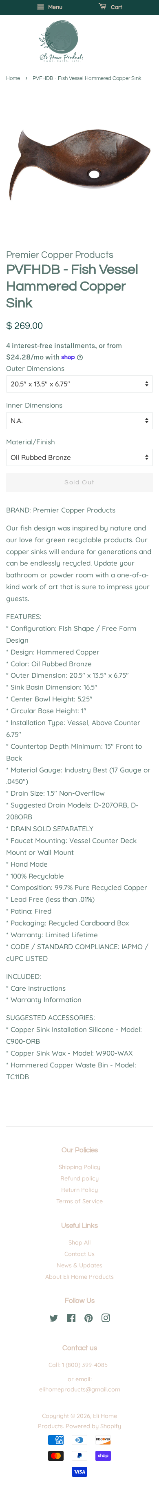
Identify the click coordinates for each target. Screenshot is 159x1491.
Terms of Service (79, 1201)
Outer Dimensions (35, 368)
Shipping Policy (79, 1167)
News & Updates (79, 1265)
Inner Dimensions (34, 405)
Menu (54, 7)
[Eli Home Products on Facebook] (71, 1319)
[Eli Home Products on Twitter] (53, 1319)
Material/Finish (30, 441)
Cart (116, 7)
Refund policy (79, 1178)
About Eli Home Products (79, 1276)
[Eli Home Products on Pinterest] (88, 1319)
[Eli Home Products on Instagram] (105, 1319)
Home (13, 78)
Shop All (79, 1242)
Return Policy (79, 1190)
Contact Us (79, 1254)
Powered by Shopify (93, 1426)
